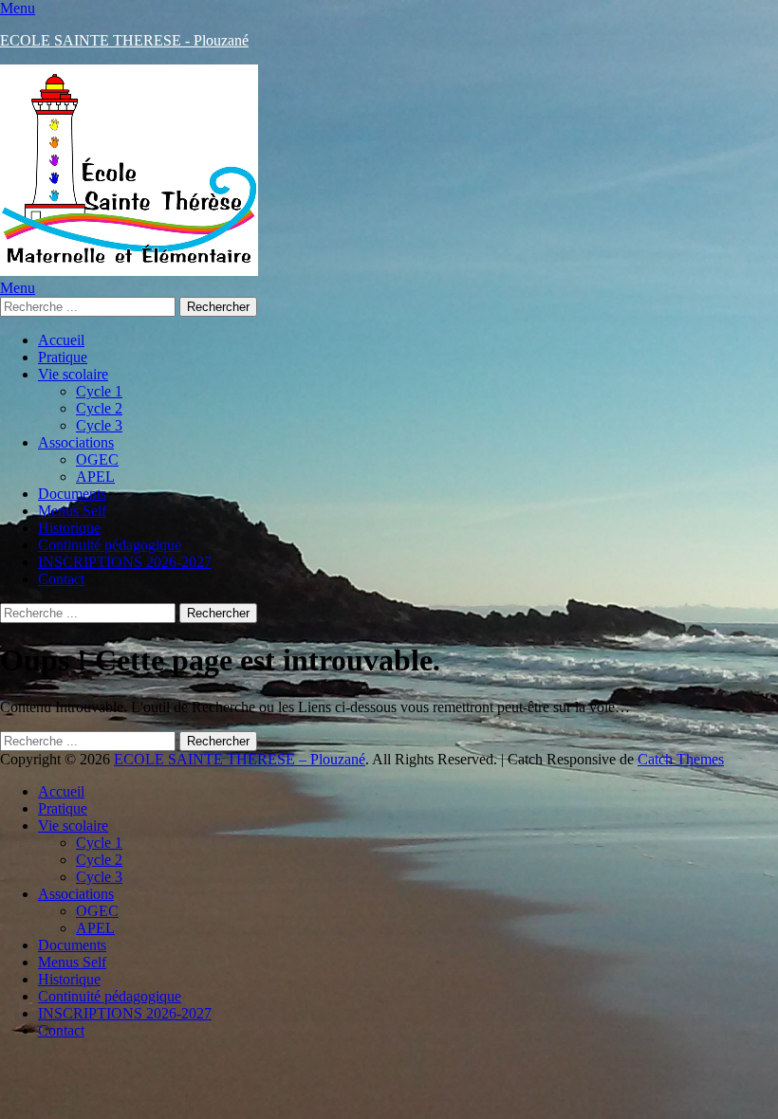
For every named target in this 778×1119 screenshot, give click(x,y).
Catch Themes (681, 759)
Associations (76, 442)
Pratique (62, 357)
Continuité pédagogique (109, 545)
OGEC (97, 459)
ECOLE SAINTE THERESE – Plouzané (239, 759)
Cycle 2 (99, 408)
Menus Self (72, 511)
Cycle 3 (99, 425)
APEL (95, 476)
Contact (61, 579)
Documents (72, 494)
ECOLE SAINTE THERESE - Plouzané (124, 40)
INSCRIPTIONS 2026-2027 (125, 562)
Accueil (61, 340)
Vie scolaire (73, 374)
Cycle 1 (99, 391)
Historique (69, 528)
